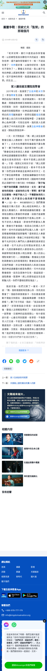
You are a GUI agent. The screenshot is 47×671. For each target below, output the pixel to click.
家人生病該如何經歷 (19, 377)
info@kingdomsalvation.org (17, 615)
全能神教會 (37, 126)
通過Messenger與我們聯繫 (23, 665)
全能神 (32, 91)
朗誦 (18, 572)
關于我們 (5, 581)
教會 (13, 95)
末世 (40, 91)
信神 (13, 65)
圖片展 (34, 576)
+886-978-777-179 (14, 610)
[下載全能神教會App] (3, 595)
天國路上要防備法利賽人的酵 (22, 383)
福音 (38, 114)
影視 (33, 567)
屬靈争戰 (22, 19)
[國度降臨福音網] (23, 12)
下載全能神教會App (11, 589)
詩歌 (3, 572)
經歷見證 (11, 19)
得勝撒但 (8, 368)
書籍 (18, 567)
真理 (11, 114)
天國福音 (35, 572)
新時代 (19, 576)
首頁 (3, 19)
